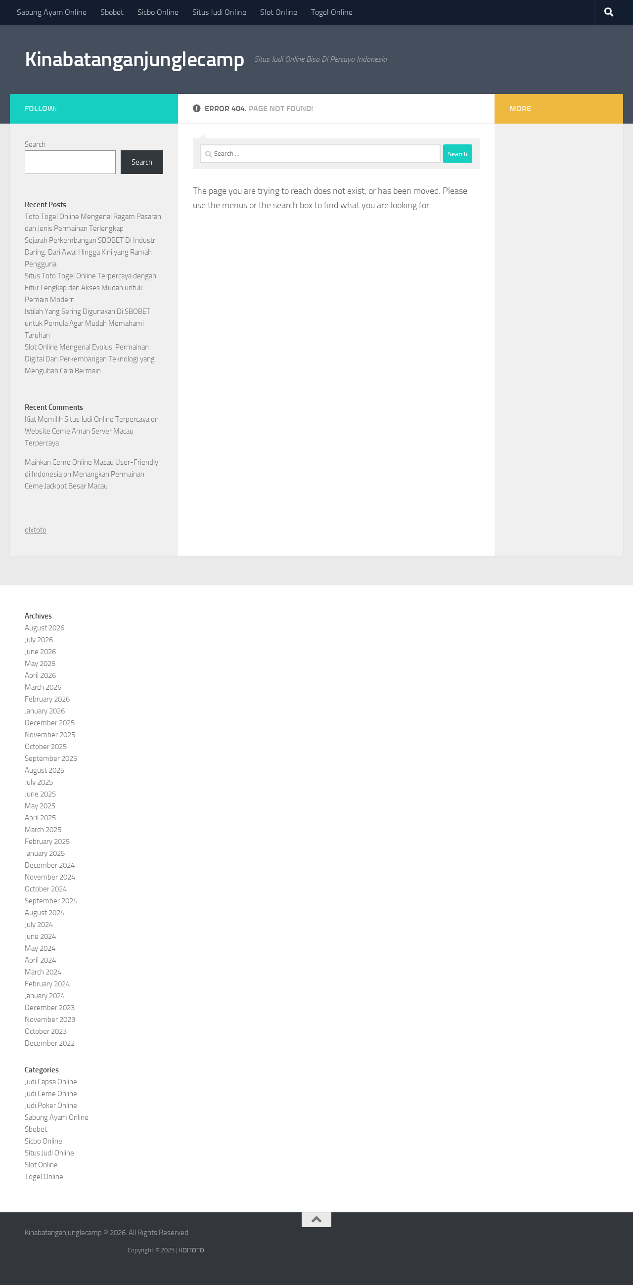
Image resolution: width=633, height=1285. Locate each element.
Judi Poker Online (51, 1105)
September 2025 (51, 758)
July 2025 (39, 782)
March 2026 (43, 687)
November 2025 (50, 734)
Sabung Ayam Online (52, 12)
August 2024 (44, 912)
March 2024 (43, 972)
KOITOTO (191, 1250)
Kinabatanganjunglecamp (134, 59)
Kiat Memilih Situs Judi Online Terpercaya (87, 419)
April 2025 (40, 817)
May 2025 (40, 805)
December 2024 (50, 865)
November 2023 (50, 1019)
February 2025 (47, 841)
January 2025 (45, 853)
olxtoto (35, 530)
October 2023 (46, 1031)
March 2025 (43, 829)
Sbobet (112, 12)
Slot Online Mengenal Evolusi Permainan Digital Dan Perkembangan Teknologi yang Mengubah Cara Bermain (90, 359)
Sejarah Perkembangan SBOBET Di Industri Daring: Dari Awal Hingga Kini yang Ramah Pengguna (91, 252)
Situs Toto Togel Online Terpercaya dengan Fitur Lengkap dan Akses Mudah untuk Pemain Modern (90, 287)
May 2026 (40, 663)
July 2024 (39, 924)
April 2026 (40, 675)
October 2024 (46, 889)
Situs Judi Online (219, 12)
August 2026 (44, 627)
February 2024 (47, 983)
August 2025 (44, 770)
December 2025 (50, 722)
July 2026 (39, 639)
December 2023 (50, 1007)
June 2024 (40, 936)
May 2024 (40, 948)
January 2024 (45, 995)
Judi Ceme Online (51, 1093)
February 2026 (47, 699)
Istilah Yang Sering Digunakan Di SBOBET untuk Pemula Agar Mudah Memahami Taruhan (87, 323)
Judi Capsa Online (51, 1081)
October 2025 (46, 746)
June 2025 (40, 794)
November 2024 (50, 877)
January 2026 (45, 711)
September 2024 (51, 900)
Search (35, 144)
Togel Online (332, 12)
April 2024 (40, 960)
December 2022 (50, 1043)
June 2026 (40, 651)
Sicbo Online (158, 12)
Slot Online (278, 12)
